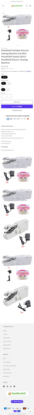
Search (5, 330)
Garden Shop (6, 369)
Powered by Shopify (21, 414)
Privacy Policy (6, 338)
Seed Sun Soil (14, 414)
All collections (7, 362)
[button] (3, 6)
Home (4, 358)
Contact (5, 334)
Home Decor (6, 376)
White (4, 77)
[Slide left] (13, 45)
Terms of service (7, 341)
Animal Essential (7, 373)
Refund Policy (6, 348)
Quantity (3, 93)
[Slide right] (20, 45)
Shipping (3, 68)
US (9, 83)
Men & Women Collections (10, 365)
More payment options (17, 110)
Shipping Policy (7, 345)
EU (3, 83)
